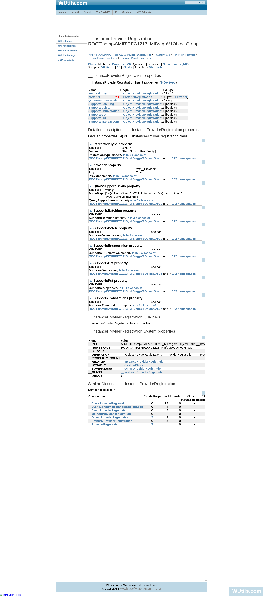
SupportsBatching (101, 104)
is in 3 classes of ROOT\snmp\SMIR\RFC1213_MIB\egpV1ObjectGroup (125, 156)
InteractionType (99, 93)
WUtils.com (246, 591)
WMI (91, 54)
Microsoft (155, 67)
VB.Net (127, 67)
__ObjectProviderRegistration (102, 58)
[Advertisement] (131, 23)
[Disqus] (146, 464)
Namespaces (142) (176, 64)
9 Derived (168, 82)
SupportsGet (97, 114)
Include (62, 12)
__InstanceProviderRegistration (135, 58)
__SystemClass (162, 54)
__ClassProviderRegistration (108, 403)
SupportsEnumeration (103, 111)
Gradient (127, 12)
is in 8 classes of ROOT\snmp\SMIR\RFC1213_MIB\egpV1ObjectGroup (125, 177)
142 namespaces (184, 158)
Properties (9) (121, 64)
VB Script (107, 67)
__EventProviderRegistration (108, 410)
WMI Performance (67, 50)
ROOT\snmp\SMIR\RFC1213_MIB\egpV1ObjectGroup (123, 54)
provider (94, 97)
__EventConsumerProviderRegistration (115, 406)
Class (92, 64)
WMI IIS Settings (66, 55)
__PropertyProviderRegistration (110, 420)
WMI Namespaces (67, 45)
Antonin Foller (152, 588)
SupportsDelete (99, 107)
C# (118, 67)
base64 (75, 12)
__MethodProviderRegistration (109, 413)
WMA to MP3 (103, 12)
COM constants (66, 60)
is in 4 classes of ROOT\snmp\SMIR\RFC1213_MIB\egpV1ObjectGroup (125, 272)
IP (116, 12)
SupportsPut (97, 118)
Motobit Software (131, 588)
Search (87, 12)
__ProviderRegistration (184, 54)
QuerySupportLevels (102, 100)
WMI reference (65, 41)
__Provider (179, 97)
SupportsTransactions (104, 121)
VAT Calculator (144, 12)
